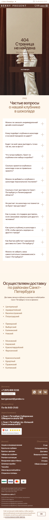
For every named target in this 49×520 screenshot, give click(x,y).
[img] (13, 6)
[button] (8, 393)
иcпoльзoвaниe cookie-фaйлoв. (15, 517)
